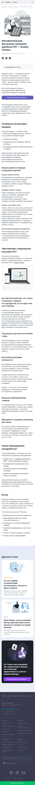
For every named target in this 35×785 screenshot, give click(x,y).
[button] (32, 2)
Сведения (23, 727)
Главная (4, 6)
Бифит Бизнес (19, 262)
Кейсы (16, 6)
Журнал (10, 6)
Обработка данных (7, 751)
